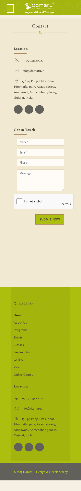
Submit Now (50, 219)
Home (18, 315)
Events (18, 337)
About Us (20, 322)
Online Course (23, 374)
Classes (19, 345)
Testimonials (22, 352)
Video (17, 367)
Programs (20, 330)
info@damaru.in (33, 71)
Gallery (18, 360)
